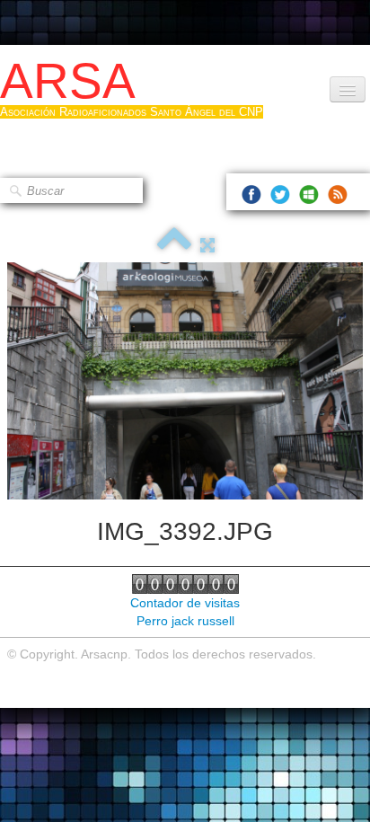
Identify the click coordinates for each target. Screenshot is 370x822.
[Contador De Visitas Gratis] (185, 583)
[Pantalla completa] (207, 245)
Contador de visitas (185, 603)
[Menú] (348, 89)
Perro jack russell (185, 621)
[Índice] (174, 245)
